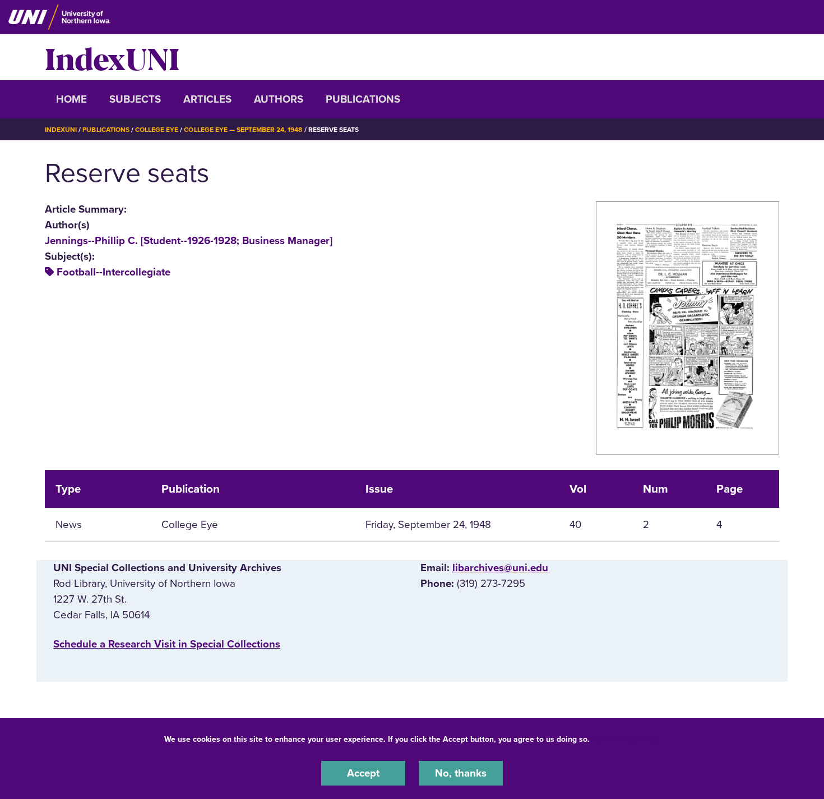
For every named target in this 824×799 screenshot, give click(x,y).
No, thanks (461, 773)
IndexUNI (112, 57)
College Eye (156, 130)
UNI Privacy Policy (627, 739)
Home (71, 99)
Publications (363, 99)
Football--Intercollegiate (113, 272)
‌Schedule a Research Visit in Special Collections (166, 644)
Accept (363, 773)
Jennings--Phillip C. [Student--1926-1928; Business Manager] (188, 241)
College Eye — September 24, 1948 (243, 130)
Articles (207, 99)
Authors (278, 99)
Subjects (135, 99)
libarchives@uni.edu (500, 568)
